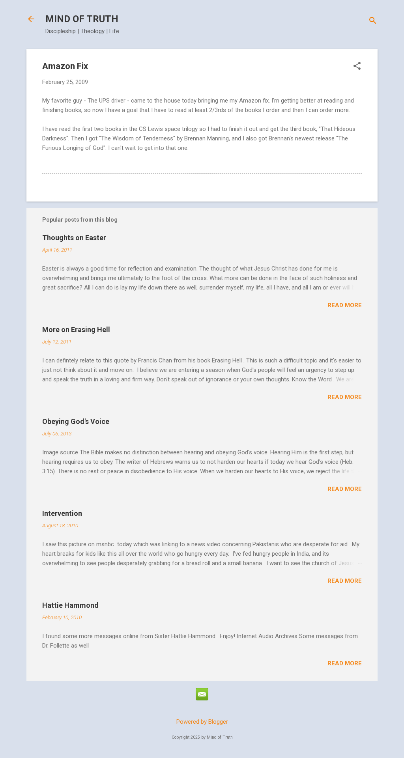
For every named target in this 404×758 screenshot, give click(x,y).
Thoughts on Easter (74, 237)
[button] (357, 66)
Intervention (62, 513)
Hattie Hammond (70, 605)
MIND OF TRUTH (81, 18)
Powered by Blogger (202, 721)
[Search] (373, 21)
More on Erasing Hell (76, 329)
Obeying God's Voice (75, 421)
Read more (344, 305)
